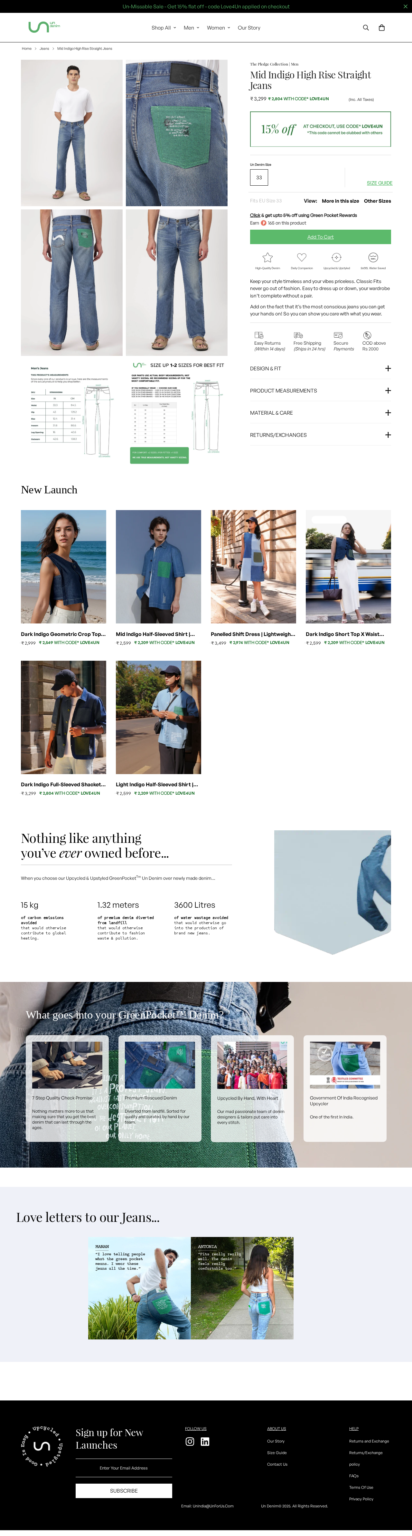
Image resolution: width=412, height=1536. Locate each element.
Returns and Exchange (369, 1441)
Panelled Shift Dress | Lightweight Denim (252, 634)
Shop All (161, 27)
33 (259, 177)
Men (189, 27)
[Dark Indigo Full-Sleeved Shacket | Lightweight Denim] (63, 717)
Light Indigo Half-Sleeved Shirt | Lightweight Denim (154, 784)
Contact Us (277, 1464)
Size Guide (277, 1452)
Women (216, 27)
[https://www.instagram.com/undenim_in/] (190, 1441)
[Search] (366, 28)
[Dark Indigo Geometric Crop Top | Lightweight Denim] (63, 566)
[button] (381, 27)
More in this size (340, 201)
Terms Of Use (361, 1487)
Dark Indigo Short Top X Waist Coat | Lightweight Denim (342, 634)
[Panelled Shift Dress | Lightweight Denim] (253, 566)
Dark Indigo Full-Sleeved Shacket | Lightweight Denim (62, 784)
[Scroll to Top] (399, 1501)
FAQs (354, 1475)
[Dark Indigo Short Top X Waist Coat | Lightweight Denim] (348, 566)
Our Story (249, 27)
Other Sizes (377, 201)
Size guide (380, 182)
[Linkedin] (205, 1441)
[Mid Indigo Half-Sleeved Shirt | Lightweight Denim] (158, 566)
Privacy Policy (361, 1498)
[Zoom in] (110, 73)
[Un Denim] (44, 27)
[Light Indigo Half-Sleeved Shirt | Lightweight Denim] (158, 717)
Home (27, 48)
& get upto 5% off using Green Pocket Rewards (303, 215)
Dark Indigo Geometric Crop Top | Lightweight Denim (62, 634)
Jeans (44, 48)
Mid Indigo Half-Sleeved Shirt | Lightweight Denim (153, 634)
